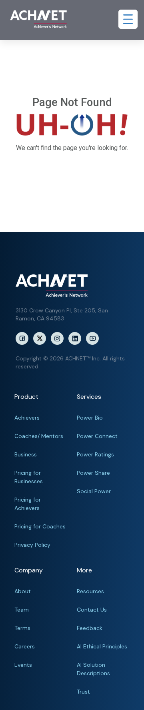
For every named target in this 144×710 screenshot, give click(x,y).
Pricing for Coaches (40, 526)
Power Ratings (95, 454)
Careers (24, 646)
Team (21, 609)
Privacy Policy (32, 544)
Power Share (93, 472)
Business (25, 454)
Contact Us (92, 609)
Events (23, 664)
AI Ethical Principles (102, 646)
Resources (90, 591)
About (22, 591)
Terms (22, 628)
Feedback (89, 628)
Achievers (27, 417)
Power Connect (97, 436)
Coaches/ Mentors (38, 436)
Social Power (94, 491)
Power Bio (90, 417)
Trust (83, 691)
